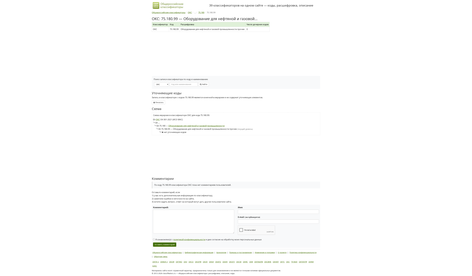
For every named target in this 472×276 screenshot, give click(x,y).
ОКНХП (276, 262)
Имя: (240, 207)
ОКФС (245, 262)
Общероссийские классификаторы (167, 252)
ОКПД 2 (155, 262)
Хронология (221, 252)
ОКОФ (171, 262)
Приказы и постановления (240, 252)
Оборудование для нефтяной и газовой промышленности (196, 125)
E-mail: (249, 217)
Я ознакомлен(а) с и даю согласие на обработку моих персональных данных (208, 239)
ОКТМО (179, 262)
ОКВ (251, 262)
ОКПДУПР (303, 262)
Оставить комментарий (165, 244)
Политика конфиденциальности (303, 252)
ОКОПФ (198, 262)
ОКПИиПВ (258, 262)
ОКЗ (185, 262)
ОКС (158, 119)
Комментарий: (161, 207)
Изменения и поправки (265, 252)
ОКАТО (218, 262)
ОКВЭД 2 (164, 262)
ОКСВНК (267, 262)
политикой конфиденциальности (189, 239)
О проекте (282, 252)
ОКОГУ (232, 262)
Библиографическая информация (199, 252)
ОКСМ (238, 262)
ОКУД (205, 262)
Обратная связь (160, 256)
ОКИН (225, 262)
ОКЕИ (211, 262)
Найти (204, 84)
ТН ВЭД (294, 262)
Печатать (159, 102)
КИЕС (154, 266)
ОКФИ (311, 262)
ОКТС (282, 262)
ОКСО (191, 262)
